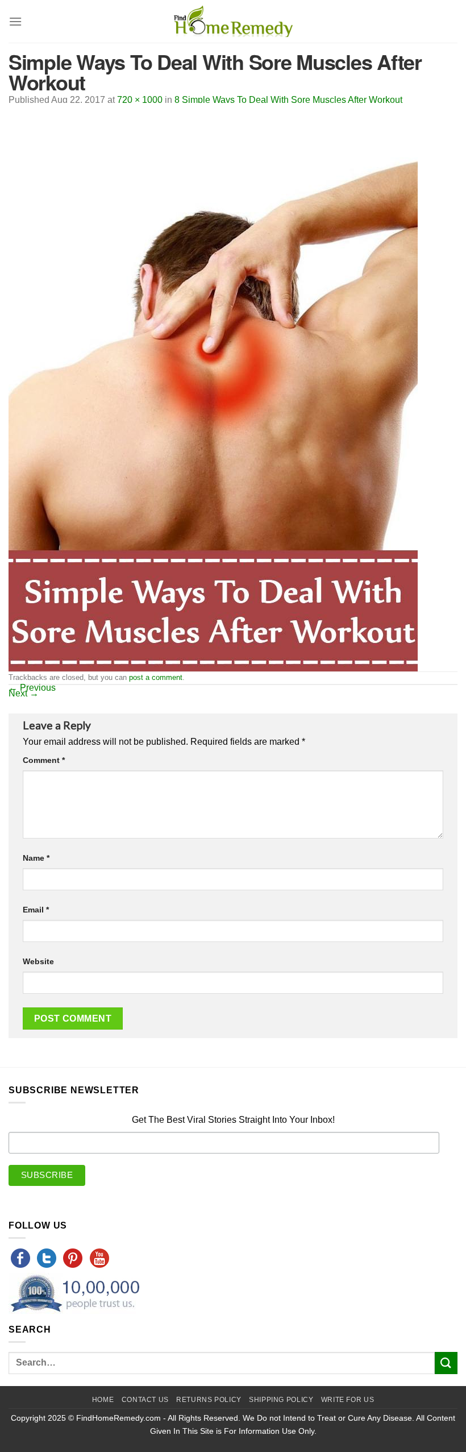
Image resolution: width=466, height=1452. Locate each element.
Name (36, 857)
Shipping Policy (281, 1400)
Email (36, 909)
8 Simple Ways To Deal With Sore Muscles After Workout (288, 100)
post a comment (155, 677)
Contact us (145, 1400)
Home (103, 1400)
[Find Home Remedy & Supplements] (233, 21)
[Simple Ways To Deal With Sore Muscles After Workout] (213, 386)
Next (24, 693)
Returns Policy (209, 1400)
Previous (32, 687)
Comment (44, 760)
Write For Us (347, 1400)
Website (38, 961)
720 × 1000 (140, 100)
